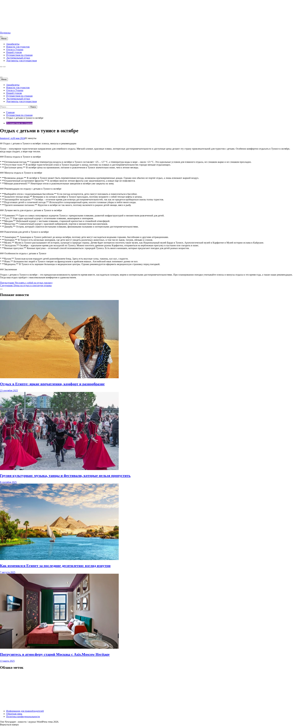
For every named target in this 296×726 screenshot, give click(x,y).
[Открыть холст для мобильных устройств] (1, 77)
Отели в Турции (14, 49)
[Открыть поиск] (1, 66)
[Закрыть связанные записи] (1, 289)
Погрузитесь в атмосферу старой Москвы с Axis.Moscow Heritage (55, 654)
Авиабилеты (12, 44)
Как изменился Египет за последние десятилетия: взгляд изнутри (55, 566)
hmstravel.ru (6, 27)
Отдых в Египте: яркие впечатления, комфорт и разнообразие (52, 384)
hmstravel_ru (6, 138)
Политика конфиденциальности (23, 716)
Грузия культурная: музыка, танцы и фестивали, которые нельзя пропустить (65, 476)
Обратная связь (14, 713)
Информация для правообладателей (25, 711)
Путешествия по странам (19, 55)
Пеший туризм (14, 52)
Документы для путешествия (21, 60)
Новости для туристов (18, 46)
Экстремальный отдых (18, 58)
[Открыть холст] (1, 36)
